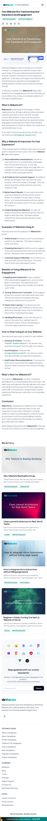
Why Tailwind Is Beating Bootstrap (19, 476)
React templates (9, 736)
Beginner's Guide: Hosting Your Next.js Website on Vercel (21, 618)
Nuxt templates (8, 750)
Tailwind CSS (24, 487)
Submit (39, 688)
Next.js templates (9, 733)
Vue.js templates (9, 747)
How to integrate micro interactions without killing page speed (20, 570)
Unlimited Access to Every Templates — (23, 819)
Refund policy (7, 805)
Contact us (6, 785)
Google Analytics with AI (15, 353)
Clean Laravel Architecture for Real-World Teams (23, 522)
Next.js (7, 630)
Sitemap (5, 778)
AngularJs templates (10, 754)
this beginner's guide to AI (24, 135)
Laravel (7, 535)
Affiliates (5, 767)
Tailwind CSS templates (11, 743)
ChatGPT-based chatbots (15, 343)
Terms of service (9, 798)
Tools (4, 774)
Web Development (9, 19)
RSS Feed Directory (10, 788)
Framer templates (9, 757)
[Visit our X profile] (4, 716)
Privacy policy (8, 801)
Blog (4, 771)
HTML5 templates (9, 740)
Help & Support (8, 781)
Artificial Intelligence (25, 19)
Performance (24, 582)
